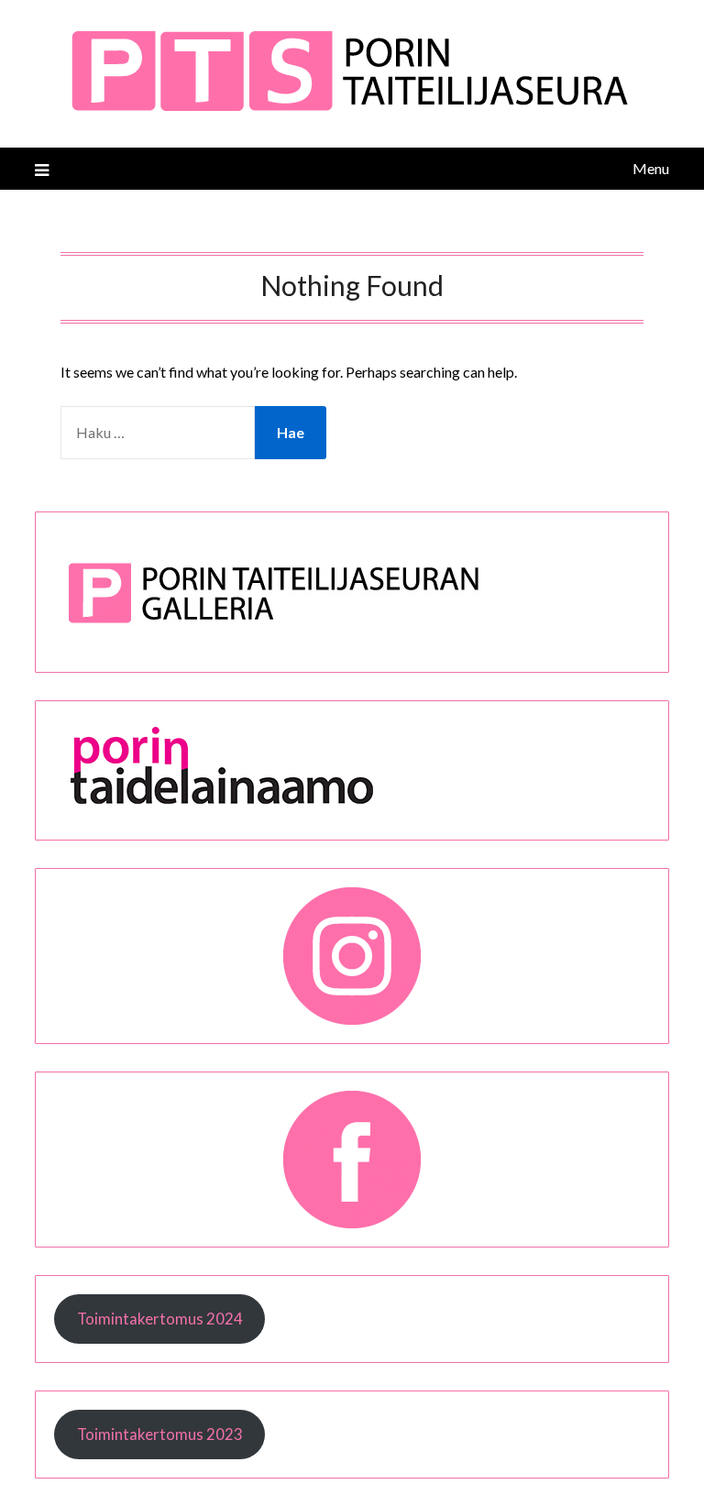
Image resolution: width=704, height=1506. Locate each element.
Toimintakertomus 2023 (160, 1434)
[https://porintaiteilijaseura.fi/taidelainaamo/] (274, 809)
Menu (650, 168)
